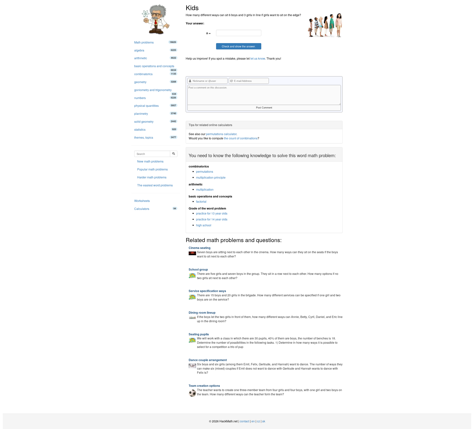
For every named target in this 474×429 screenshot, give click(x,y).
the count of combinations (241, 138)
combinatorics (155, 74)
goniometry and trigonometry (155, 91)
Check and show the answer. (239, 46)
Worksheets (142, 201)
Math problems (155, 42)
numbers (155, 98)
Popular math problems (152, 169)
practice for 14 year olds (211, 219)
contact (244, 421)
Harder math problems (151, 177)
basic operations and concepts (155, 67)
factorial (201, 201)
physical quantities (155, 105)
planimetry (155, 113)
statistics (155, 129)
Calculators (155, 209)
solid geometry (155, 121)
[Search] (173, 154)
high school (203, 225)
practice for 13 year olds (211, 213)
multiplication (204, 189)
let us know (257, 58)
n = (208, 33)
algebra (155, 50)
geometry (155, 82)
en (253, 421)
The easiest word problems (155, 185)
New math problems (150, 161)
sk (263, 421)
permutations (204, 171)
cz (258, 421)
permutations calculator (221, 134)
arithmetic (155, 58)
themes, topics (155, 137)
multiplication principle (211, 177)
